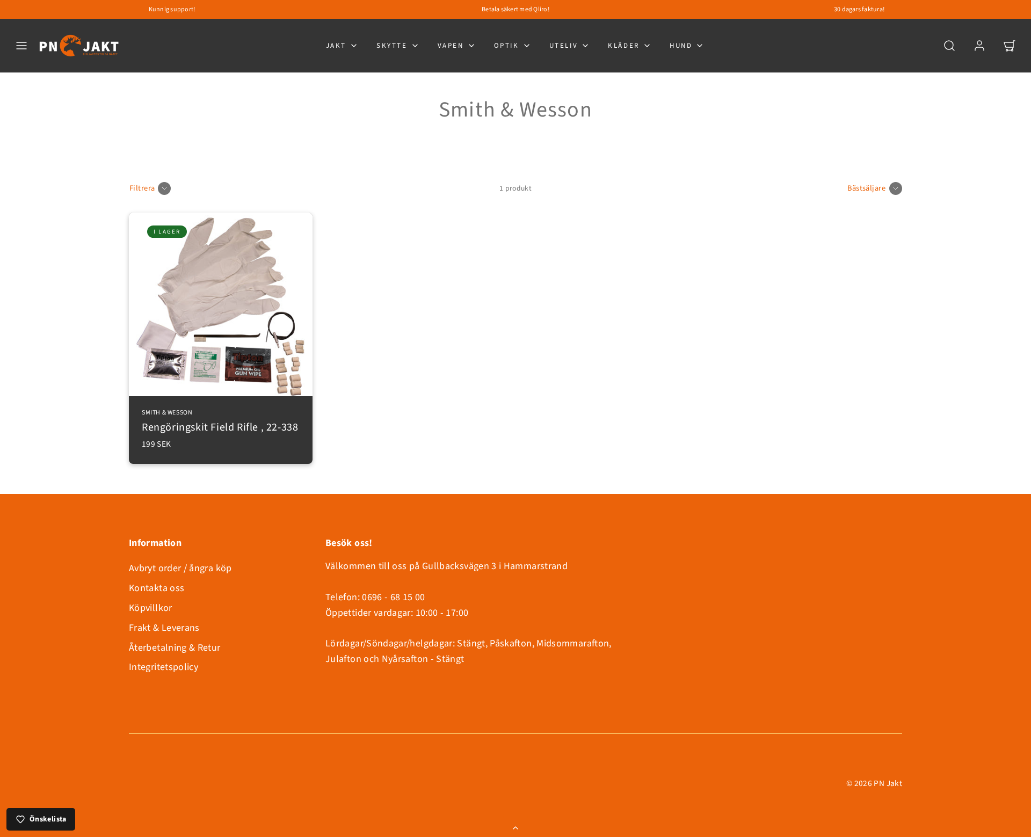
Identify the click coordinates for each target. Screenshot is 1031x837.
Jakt (336, 45)
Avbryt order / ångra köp (180, 568)
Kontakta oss (156, 588)
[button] (21, 46)
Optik (506, 45)
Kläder (624, 45)
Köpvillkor (150, 608)
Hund (681, 45)
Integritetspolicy (163, 667)
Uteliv (563, 45)
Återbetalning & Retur (175, 647)
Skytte (392, 45)
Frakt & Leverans (164, 628)
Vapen (451, 45)
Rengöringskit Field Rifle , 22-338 (220, 422)
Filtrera (142, 188)
